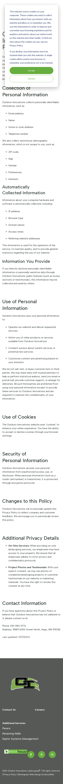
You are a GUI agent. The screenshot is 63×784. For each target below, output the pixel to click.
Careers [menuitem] (40, 709)
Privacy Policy (9, 774)
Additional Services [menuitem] (13, 723)
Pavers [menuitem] (6, 728)
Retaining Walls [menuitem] (11, 733)
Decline (31, 78)
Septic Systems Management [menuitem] (20, 738)
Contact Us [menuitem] (9, 709)
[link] (28, 684)
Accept (31, 70)
